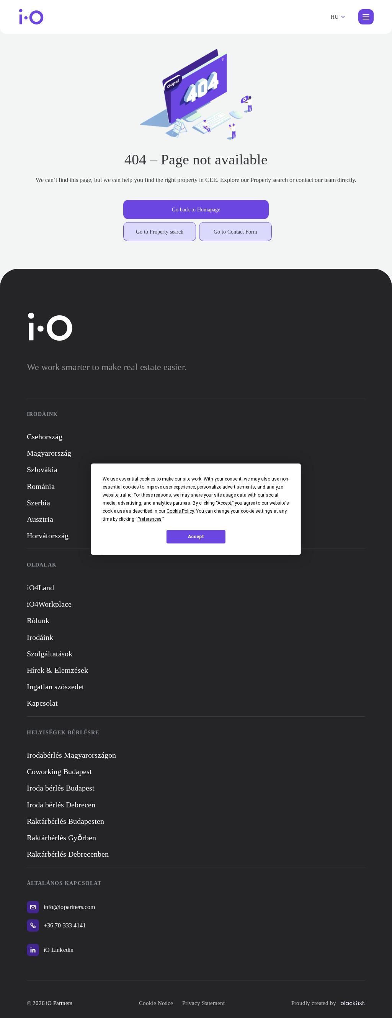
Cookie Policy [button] (180, 510)
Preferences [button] (149, 518)
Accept (196, 536)
